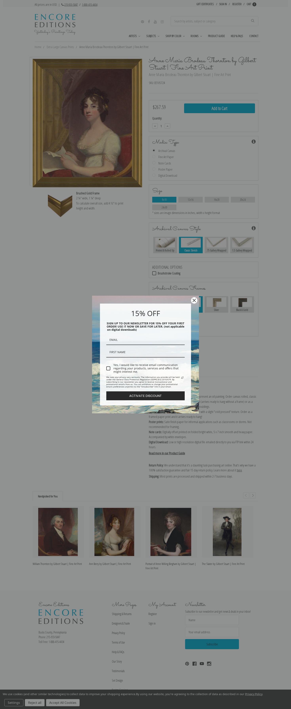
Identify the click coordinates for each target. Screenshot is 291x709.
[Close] (194, 300)
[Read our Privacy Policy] (182, 377)
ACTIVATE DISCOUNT (145, 396)
